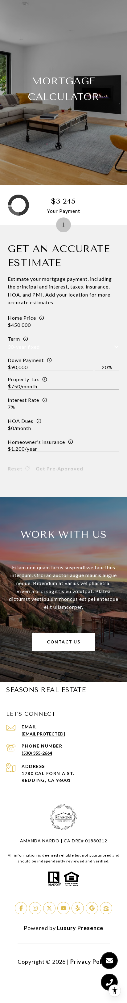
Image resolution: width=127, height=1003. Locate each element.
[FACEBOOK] (21, 908)
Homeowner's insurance (36, 442)
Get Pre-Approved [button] (59, 468)
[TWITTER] (49, 908)
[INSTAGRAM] (35, 908)
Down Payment (26, 360)
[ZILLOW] (106, 908)
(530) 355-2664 (37, 753)
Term (14, 339)
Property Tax (23, 379)
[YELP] (78, 908)
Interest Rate (23, 400)
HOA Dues (20, 421)
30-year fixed (24, 347)
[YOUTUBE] (63, 908)
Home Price (22, 318)
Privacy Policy (90, 961)
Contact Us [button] (63, 641)
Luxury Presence (80, 928)
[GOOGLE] (92, 908)
